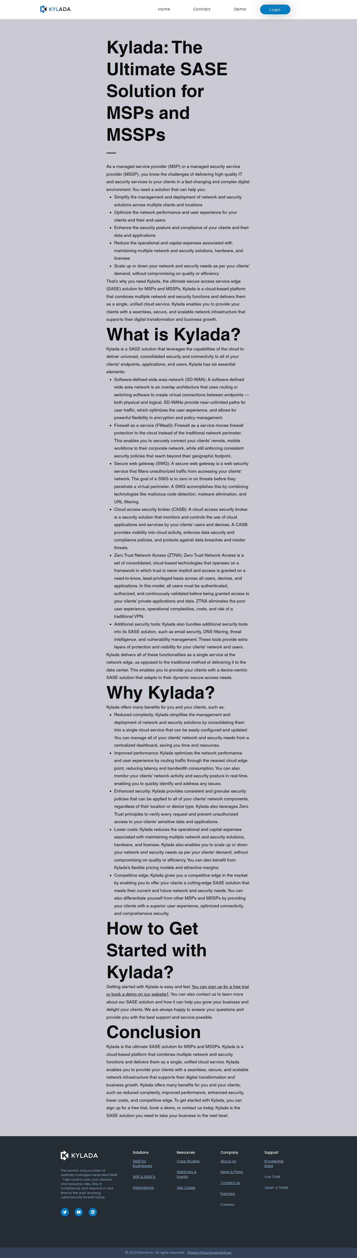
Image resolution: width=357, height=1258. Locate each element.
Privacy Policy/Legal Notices (209, 1252)
